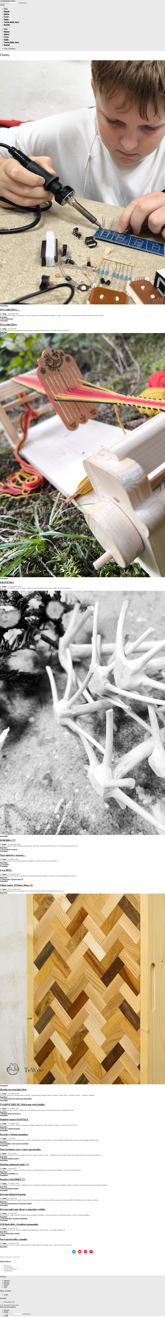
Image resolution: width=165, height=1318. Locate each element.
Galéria (6, 14)
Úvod (5, 8)
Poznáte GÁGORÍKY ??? (12, 1179)
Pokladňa (6, 1284)
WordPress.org (8, 1270)
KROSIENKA (7, 582)
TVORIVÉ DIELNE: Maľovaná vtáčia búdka (22, 1104)
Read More (3, 317)
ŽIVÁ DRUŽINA (8, 324)
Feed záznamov (8, 1267)
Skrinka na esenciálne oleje (13, 1089)
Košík (5, 1285)
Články (6, 16)
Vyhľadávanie (22, 2)
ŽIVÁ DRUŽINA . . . (10, 309)
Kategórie (7, 1280)
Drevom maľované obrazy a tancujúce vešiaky (22, 1209)
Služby (6, 19)
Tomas (4, 314)
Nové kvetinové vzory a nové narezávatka (20, 1149)
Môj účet (6, 1282)
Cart (6, 1315)
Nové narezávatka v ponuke (13, 1239)
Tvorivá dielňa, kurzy (11, 22)
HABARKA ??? (8, 840)
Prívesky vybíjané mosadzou (14, 1134)
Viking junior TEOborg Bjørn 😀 (16, 885)
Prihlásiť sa (7, 1265)
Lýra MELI (6, 870)
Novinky (3, 1235)
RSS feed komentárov (10, 1269)
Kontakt (7, 24)
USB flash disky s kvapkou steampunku (19, 1224)
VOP (5, 1287)
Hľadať (6, 1312)
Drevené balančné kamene (13, 1194)
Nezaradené (4, 305)
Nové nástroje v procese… (13, 855)
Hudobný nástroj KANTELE (14, 1119)
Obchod (6, 11)
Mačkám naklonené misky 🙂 (14, 1164)
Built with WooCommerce (8, 1307)
